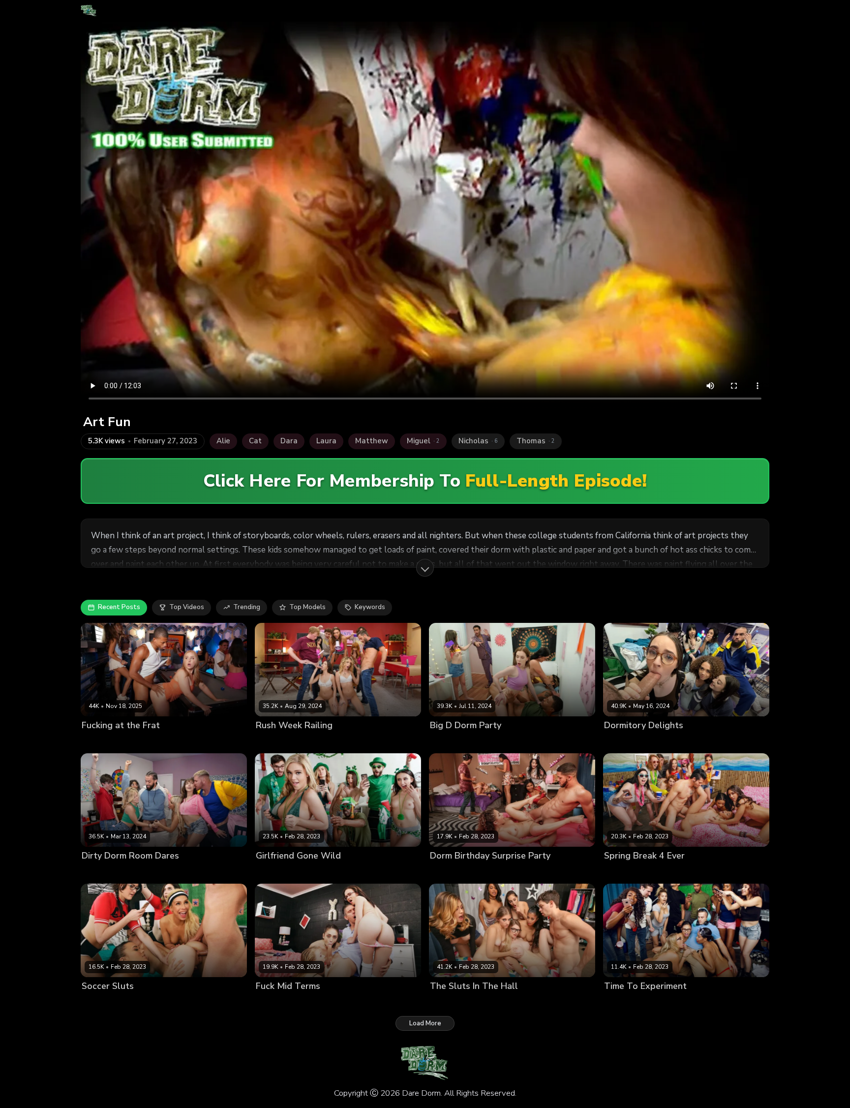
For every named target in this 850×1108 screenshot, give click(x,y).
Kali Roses (272, 872)
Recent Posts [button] (119, 607)
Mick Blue (406, 1003)
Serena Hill (362, 741)
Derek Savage (587, 741)
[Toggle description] (425, 568)
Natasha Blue (542, 872)
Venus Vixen (542, 741)
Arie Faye (619, 872)
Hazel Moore (624, 741)
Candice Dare (625, 1003)
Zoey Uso (97, 741)
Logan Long (381, 872)
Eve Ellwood (156, 1003)
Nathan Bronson (755, 1003)
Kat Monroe (310, 872)
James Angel (755, 741)
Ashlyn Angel (277, 741)
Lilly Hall (650, 872)
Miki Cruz (345, 872)
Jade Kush (541, 1003)
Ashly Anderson (316, 1003)
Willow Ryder (710, 741)
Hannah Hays (366, 1003)
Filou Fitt (228, 872)
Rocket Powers (138, 741)
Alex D (570, 1003)
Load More (425, 1023)
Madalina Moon (454, 741)
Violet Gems (666, 741)
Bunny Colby (503, 1003)
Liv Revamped (495, 872)
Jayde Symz (197, 1003)
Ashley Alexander (110, 872)
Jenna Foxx (710, 1003)
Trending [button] (246, 607)
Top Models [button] (307, 607)
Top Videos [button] (186, 607)
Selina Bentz (321, 741)
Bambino (718, 872)
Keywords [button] (370, 607)
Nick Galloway (241, 1003)
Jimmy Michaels (406, 741)
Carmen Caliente (108, 1003)
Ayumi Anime (450, 872)
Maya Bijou (684, 872)
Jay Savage (584, 872)
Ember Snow (669, 1003)
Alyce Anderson (455, 1003)
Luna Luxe (157, 872)
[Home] (89, 11)
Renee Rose (500, 741)
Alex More (272, 1003)
